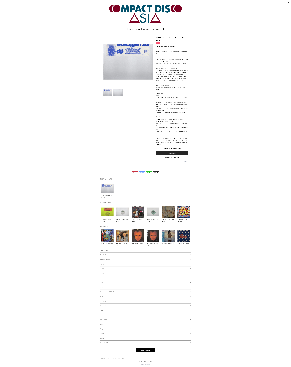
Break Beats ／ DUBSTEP (107, 291)
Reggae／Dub (104, 329)
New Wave (103, 301)
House (102, 282)
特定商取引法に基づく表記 (118, 358)
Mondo (102, 338)
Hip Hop (102, 264)
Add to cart (172, 153)
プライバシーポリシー (105, 358)
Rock (101, 296)
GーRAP (102, 268)
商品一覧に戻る (145, 350)
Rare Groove (103, 315)
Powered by (144, 364)
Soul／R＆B (103, 305)
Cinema (102, 273)
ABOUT (138, 29)
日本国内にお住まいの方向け (172, 157)
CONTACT (156, 29)
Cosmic (102, 333)
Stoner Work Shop (105, 342)
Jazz (101, 324)
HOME (131, 29)
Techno (102, 287)
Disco (101, 310)
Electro (102, 278)
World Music (103, 319)
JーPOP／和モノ (104, 254)
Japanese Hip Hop (105, 259)
